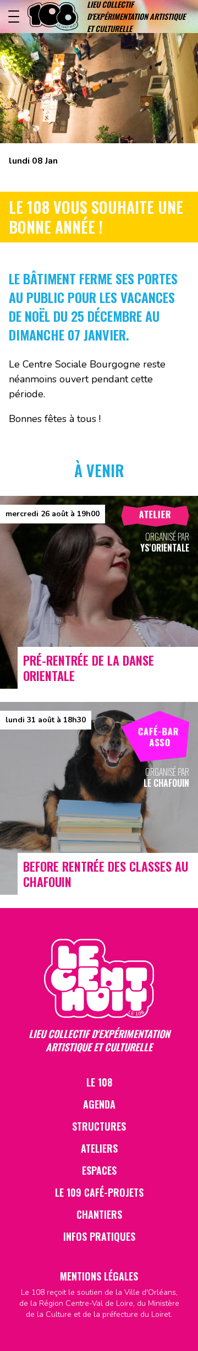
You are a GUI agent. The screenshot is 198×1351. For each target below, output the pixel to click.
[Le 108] (53, 16)
